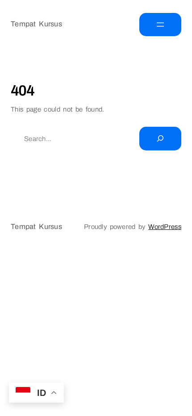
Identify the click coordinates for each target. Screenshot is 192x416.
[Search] (160, 138)
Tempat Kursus (36, 24)
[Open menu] (160, 24)
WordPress (164, 226)
